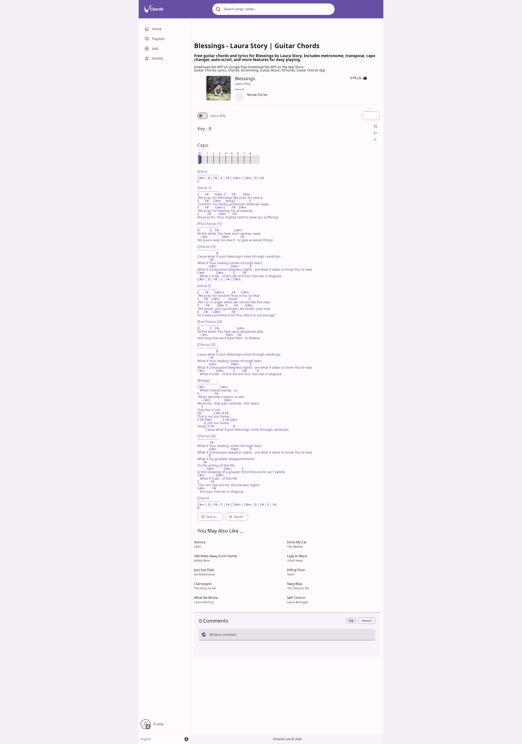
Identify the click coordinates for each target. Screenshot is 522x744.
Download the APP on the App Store (275, 67)
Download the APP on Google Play (221, 67)
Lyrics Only (217, 115)
